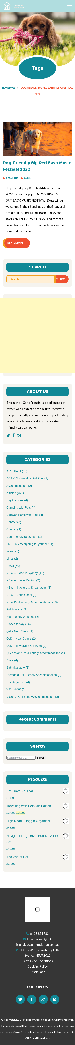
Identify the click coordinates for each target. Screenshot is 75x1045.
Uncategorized (15, 682)
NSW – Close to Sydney (22, 573)
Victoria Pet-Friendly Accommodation (30, 696)
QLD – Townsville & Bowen (24, 645)
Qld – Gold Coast (17, 631)
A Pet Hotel (13, 471)
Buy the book (14, 500)
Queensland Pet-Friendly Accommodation (33, 653)
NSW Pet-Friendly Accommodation (28, 602)
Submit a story (15, 667)
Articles (11, 493)
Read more (15, 243)
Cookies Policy (37, 966)
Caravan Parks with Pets (22, 514)
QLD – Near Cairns (18, 638)
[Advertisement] (37, 335)
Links (9, 558)
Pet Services (14, 609)
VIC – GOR (13, 689)
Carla (27, 178)
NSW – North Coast (19, 594)
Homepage (8, 87)
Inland (10, 551)
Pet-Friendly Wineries (20, 616)
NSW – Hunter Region (20, 580)
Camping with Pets (18, 507)
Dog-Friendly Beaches (20, 536)
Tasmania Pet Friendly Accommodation (31, 674)
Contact (11, 522)
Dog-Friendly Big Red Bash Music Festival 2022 (37, 166)
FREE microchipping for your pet (27, 544)
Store (9, 660)
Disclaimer (37, 972)
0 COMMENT (12, 178)
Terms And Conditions (37, 961)
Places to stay (15, 624)
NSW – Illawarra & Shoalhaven (26, 587)
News (10, 565)
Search (40, 757)
